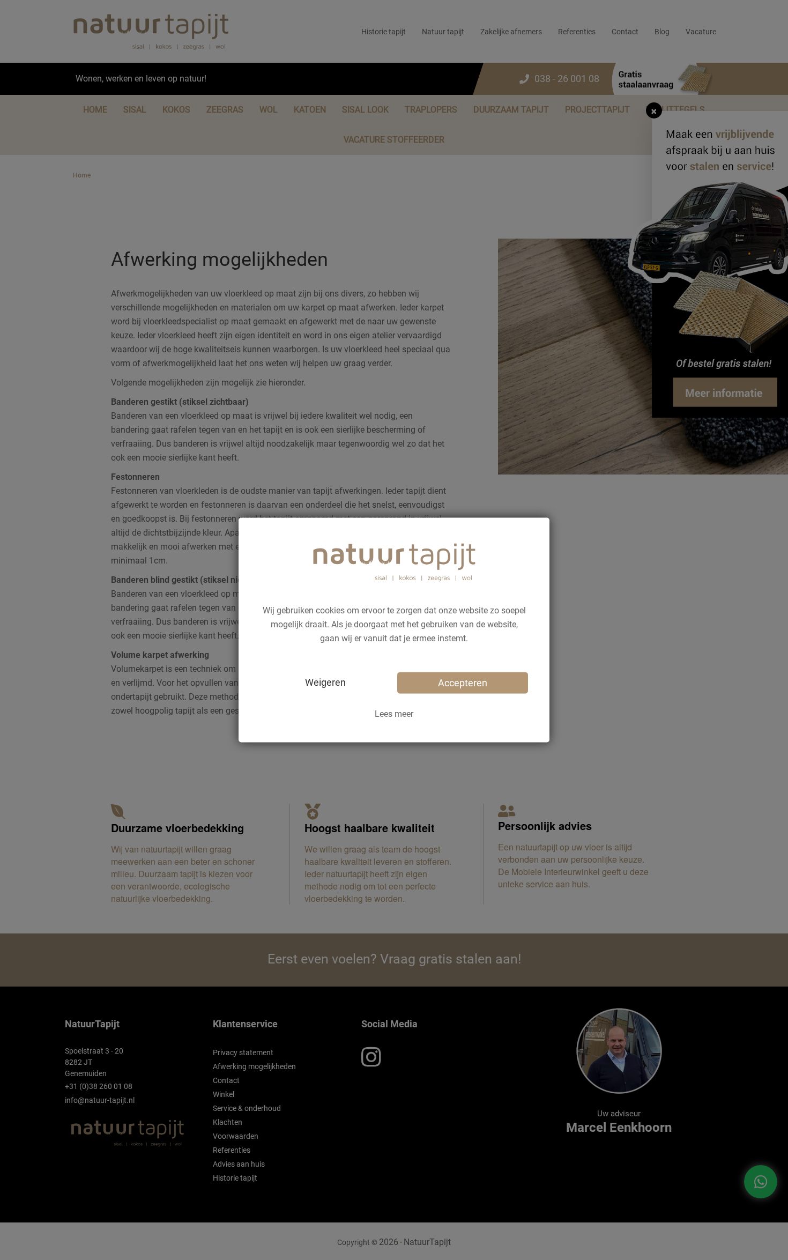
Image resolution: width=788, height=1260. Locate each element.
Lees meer (394, 713)
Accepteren (462, 682)
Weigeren (325, 681)
